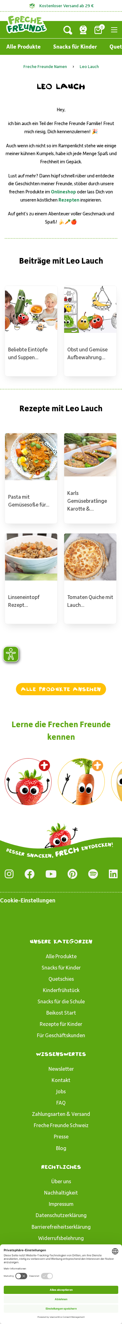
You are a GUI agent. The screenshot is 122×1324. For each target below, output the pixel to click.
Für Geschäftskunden (61, 1035)
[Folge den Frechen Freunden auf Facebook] (29, 874)
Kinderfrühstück (61, 989)
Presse (61, 1136)
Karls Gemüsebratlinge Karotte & (87, 500)
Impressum (61, 1203)
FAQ (61, 1102)
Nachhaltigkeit (61, 1192)
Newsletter (61, 1068)
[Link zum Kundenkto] (83, 29)
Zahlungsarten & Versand (61, 1113)
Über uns (61, 1181)
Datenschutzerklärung (61, 1214)
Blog (61, 1147)
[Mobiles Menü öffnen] (114, 29)
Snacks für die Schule (61, 1001)
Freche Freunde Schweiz (61, 1125)
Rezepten (68, 200)
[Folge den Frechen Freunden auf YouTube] (51, 874)
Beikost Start (61, 1012)
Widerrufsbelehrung (61, 1237)
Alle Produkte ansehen (61, 689)
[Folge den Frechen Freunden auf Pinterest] (72, 874)
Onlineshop (63, 191)
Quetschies (61, 978)
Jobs (61, 1091)
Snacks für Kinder (75, 46)
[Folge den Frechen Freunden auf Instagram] (9, 874)
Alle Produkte (23, 46)
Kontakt (61, 1079)
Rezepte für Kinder (61, 1023)
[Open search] (68, 30)
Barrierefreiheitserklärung (61, 1226)
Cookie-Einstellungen (27, 900)
